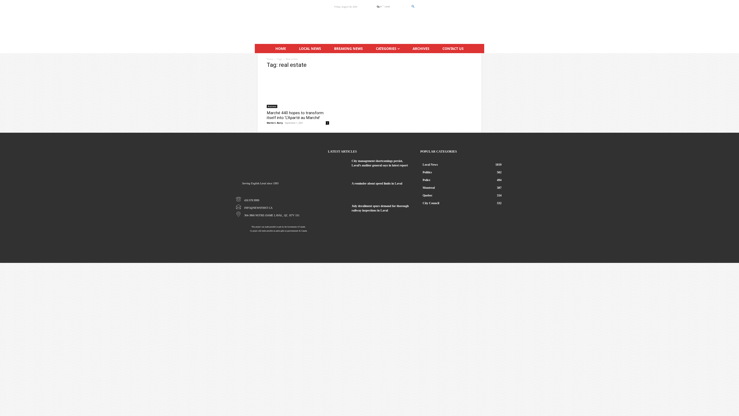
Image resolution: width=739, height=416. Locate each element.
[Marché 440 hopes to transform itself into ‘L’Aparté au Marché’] (298, 90)
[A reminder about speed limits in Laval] (338, 188)
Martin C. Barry (275, 122)
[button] (412, 6)
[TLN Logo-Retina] (290, 20)
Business (272, 106)
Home (270, 59)
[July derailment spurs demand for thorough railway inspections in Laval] (338, 211)
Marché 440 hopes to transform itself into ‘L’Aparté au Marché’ (295, 115)
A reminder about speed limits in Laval (377, 183)
